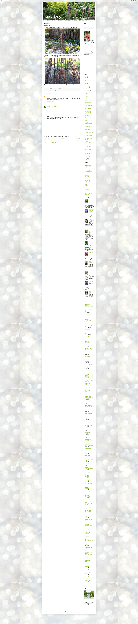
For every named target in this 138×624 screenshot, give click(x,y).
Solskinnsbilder (88, 153)
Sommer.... (86, 452)
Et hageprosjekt (88, 532)
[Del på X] (57, 88)
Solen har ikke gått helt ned (89, 480)
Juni (85, 333)
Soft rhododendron (88, 105)
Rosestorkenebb (88, 102)
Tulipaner (86, 384)
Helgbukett (86, 449)
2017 (86, 77)
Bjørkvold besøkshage (89, 479)
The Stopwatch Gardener (87, 324)
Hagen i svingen (88, 535)
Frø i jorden (86, 573)
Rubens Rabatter (88, 421)
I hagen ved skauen (88, 506)
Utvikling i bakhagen (88, 135)
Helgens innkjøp (88, 144)
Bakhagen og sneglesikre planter (89, 116)
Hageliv (86, 502)
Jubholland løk (87, 189)
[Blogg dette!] (56, 88)
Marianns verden (88, 556)
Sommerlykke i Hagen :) (88, 554)
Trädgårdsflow (87, 455)
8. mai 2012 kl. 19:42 (55, 95)
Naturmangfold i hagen (88, 330)
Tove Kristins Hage (88, 483)
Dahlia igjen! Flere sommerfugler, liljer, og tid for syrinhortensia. (89, 306)
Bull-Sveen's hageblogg (87, 476)
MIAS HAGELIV (87, 352)
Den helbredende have (89, 405)
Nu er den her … (87, 429)
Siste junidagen (87, 557)
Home (44, 20)
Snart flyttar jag (87, 456)
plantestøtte (57, 90)
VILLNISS (86, 487)
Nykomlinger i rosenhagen (89, 353)
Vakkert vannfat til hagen (90, 292)
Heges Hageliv (87, 576)
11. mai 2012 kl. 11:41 (54, 114)
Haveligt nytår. (87, 361)
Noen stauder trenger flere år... (89, 98)
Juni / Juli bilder (87, 342)
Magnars (86, 164)
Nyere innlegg (46, 138)
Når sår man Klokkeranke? (91, 282)
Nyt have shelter (87, 414)
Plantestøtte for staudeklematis (88, 112)
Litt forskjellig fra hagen (88, 477)
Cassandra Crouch (88, 177)
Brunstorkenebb (88, 113)
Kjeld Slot (86, 442)
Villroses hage (87, 304)
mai (86, 96)
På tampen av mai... (88, 529)
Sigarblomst (87, 133)
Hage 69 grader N (88, 439)
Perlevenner (87, 136)
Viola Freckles (87, 139)
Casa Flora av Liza (88, 564)
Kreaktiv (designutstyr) (88, 170)
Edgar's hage (87, 341)
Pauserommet (87, 572)
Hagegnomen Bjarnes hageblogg (89, 495)
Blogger (78, 611)
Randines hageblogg (88, 364)
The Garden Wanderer (88, 181)
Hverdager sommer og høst (89, 544)
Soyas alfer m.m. (87, 499)
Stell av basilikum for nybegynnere (91, 200)
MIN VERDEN (87, 524)
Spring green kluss (88, 122)
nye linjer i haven (87, 387)
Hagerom (86, 458)
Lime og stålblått (88, 108)
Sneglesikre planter (60, 20)
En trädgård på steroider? (89, 380)
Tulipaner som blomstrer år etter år (71, 20)
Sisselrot (86, 467)
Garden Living (87, 175)
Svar (47, 103)
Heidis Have (87, 370)
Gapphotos (86, 185)
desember (87, 86)
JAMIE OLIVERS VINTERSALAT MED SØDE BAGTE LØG (88, 392)
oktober (87, 89)
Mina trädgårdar (88, 379)
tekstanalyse (87, 533)
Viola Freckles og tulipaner (88, 151)
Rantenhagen (87, 367)
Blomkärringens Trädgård (88, 561)
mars (87, 159)
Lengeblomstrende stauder (83, 20)
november (87, 87)
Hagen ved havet (88, 314)
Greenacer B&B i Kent (88, 168)
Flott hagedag (87, 117)
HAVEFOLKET (87, 390)
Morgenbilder (87, 130)
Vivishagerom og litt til (89, 348)
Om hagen (53, 20)
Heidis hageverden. (88, 569)
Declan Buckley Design (88, 171)
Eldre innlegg (78, 138)
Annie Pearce (87, 176)
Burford (86, 172)
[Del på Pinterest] (60, 88)
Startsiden (62, 138)
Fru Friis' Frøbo (87, 432)
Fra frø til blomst (88, 383)
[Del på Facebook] (59, 88)
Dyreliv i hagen (87, 488)
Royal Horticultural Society (89, 186)
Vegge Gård (87, 194)
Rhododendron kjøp (88, 345)
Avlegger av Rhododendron (88, 146)
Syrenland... (86, 433)
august (87, 92)
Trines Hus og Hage (88, 491)
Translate (91, 29)
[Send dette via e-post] (55, 88)
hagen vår (48, 106)
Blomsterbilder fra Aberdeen (89, 468)
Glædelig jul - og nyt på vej (89, 436)
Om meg (48, 20)
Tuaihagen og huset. (88, 424)
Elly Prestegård (87, 539)
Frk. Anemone (87, 356)
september (88, 90)
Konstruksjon (53, 90)
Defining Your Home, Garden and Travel (88, 520)
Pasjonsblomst (87, 129)
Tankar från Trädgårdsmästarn (88, 583)
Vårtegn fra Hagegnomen (88, 496)
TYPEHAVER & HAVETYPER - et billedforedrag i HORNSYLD (89, 444)
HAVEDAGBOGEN (88, 386)
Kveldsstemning (88, 149)
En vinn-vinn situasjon (88, 425)
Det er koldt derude (88, 410)
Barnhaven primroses (88, 190)
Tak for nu (86, 357)
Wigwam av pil (87, 141)
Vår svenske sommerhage (87, 319)
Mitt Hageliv (87, 514)
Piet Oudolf (86, 184)
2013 (86, 83)
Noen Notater (87, 344)
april (86, 158)
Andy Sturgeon (87, 180)
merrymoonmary (70, 611)
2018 (86, 76)
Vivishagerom (49, 95)
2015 (86, 80)
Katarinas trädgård (88, 448)
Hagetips (49, 90)
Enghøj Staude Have (88, 413)
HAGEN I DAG (87, 536)
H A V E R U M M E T (88, 580)
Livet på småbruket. (88, 510)
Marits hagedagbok (88, 309)
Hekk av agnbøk (90, 241)
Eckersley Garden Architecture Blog (88, 396)
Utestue (90, 271)
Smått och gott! (87, 562)
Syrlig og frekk (87, 120)
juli (86, 93)
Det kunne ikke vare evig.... (89, 440)
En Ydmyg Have (87, 409)
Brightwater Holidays (88, 193)
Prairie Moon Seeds (88, 165)
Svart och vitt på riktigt (88, 584)
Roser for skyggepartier (91, 220)
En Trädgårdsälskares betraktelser (89, 417)
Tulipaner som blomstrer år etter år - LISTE (91, 231)
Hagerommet (87, 451)
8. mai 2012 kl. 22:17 (54, 106)
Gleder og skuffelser (88, 142)
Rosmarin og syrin (88, 123)
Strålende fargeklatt (88, 126)
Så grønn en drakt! (88, 138)
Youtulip (86, 188)
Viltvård (86, 418)
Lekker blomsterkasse (91, 262)
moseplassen (87, 329)
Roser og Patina (88, 543)
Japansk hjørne (88, 154)
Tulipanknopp (87, 156)
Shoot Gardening (87, 179)
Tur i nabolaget (88, 119)
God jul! (86, 507)
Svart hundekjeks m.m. (89, 132)
